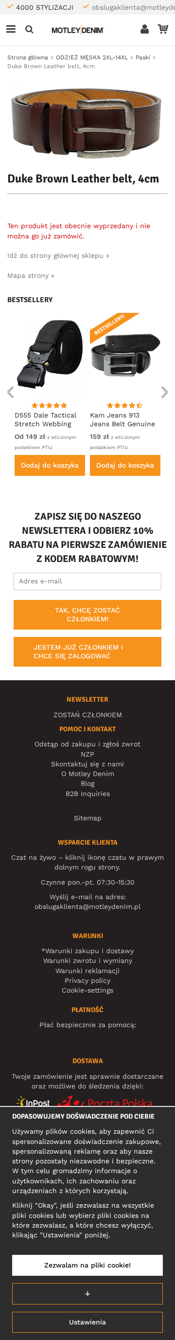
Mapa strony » (30, 275)
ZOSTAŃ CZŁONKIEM (87, 715)
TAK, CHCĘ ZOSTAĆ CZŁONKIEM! (87, 614)
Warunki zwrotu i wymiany (87, 960)
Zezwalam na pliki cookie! (87, 1265)
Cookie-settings (87, 990)
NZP (87, 754)
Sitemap (88, 818)
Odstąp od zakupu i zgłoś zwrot (87, 744)
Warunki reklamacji (87, 971)
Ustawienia (87, 1322)
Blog (87, 783)
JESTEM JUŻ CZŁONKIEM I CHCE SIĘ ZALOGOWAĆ (78, 651)
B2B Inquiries (88, 793)
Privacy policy (87, 980)
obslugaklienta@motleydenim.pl (87, 906)
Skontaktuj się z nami (87, 764)
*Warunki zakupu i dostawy (87, 951)
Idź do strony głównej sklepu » (58, 255)
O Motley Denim (87, 774)
